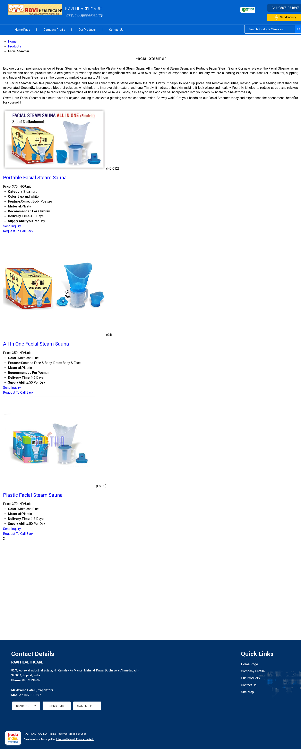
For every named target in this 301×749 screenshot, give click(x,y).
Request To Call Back (18, 231)
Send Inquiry (12, 226)
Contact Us (116, 29)
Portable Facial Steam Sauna (35, 177)
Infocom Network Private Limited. (75, 739)
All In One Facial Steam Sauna (36, 344)
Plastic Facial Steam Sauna (33, 495)
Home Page (22, 29)
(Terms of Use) (77, 733)
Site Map (247, 692)
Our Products (87, 29)
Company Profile (54, 29)
